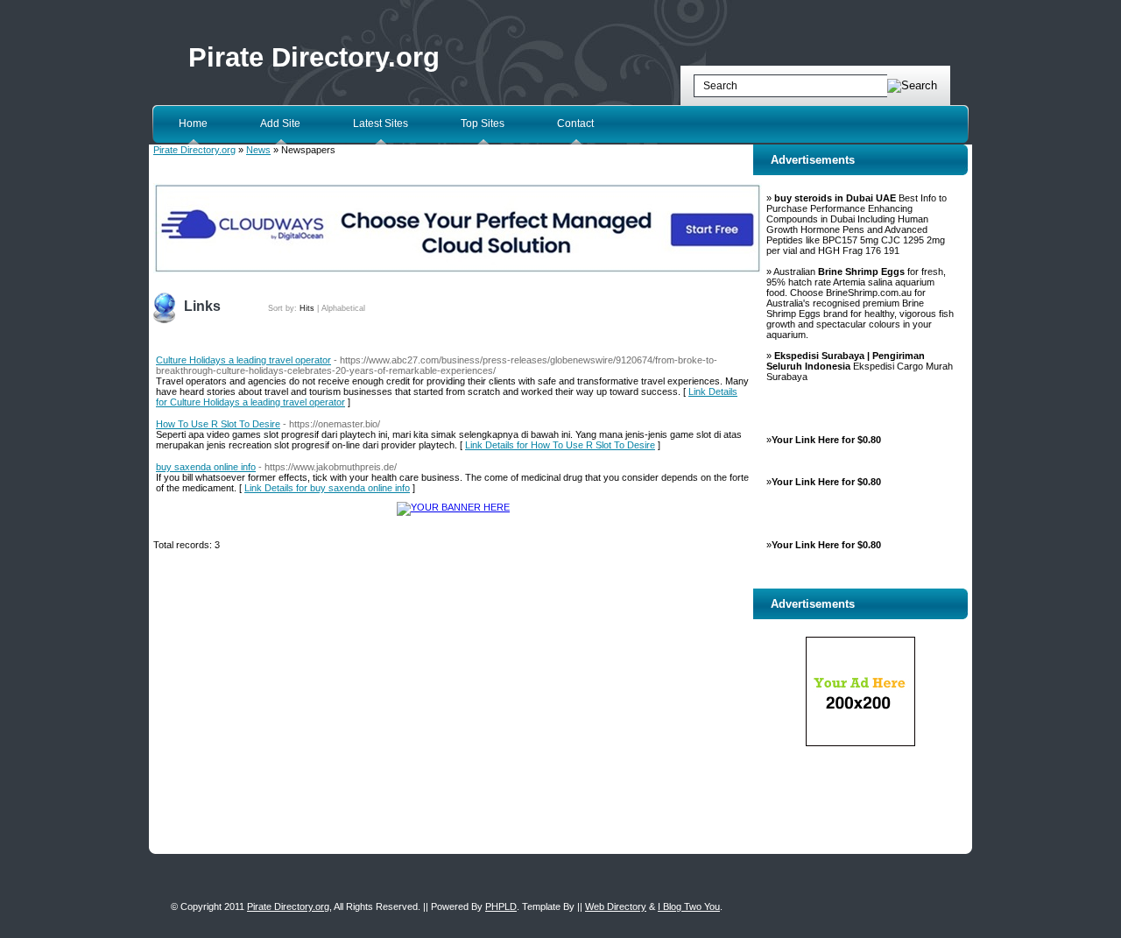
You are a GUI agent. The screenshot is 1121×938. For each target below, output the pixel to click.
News (258, 150)
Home (193, 123)
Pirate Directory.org (314, 57)
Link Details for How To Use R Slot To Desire (560, 445)
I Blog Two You (689, 906)
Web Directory (615, 906)
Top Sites (482, 123)
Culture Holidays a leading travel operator (243, 360)
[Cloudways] (457, 269)
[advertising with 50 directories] (453, 507)
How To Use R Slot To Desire (218, 424)
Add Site (280, 123)
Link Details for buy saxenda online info (327, 488)
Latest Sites (380, 123)
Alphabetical (343, 308)
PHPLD (501, 906)
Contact (575, 123)
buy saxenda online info (206, 467)
